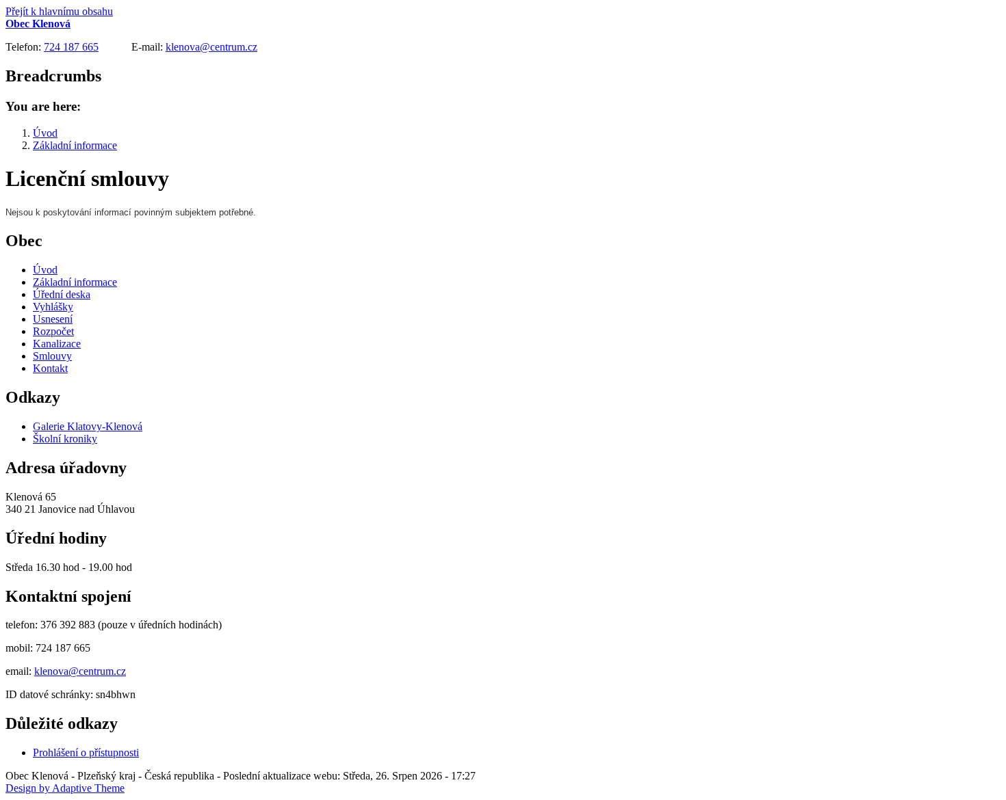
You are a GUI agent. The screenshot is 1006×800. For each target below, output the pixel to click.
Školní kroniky (65, 438)
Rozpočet (53, 331)
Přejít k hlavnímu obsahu (59, 11)
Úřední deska (61, 294)
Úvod (45, 133)
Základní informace (75, 145)
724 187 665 (71, 47)
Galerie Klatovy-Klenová (87, 426)
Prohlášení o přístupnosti (86, 752)
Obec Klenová (37, 23)
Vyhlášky (53, 306)
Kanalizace (57, 343)
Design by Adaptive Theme (65, 788)
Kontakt (50, 368)
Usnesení (53, 319)
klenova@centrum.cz (211, 47)
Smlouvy (52, 356)
